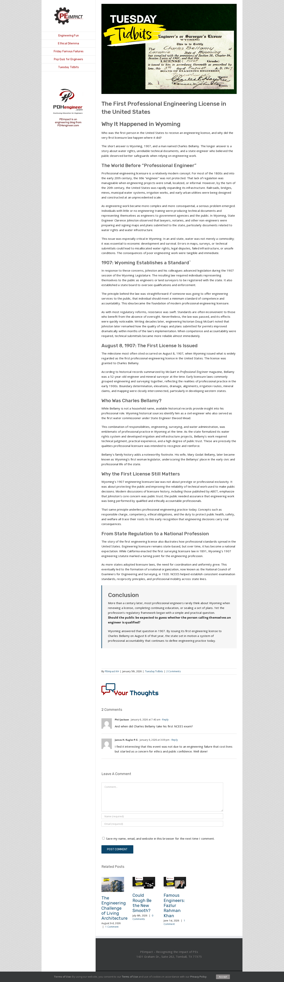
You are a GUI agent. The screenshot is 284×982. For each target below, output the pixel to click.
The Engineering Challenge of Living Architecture (114, 908)
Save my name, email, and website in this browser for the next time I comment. (160, 838)
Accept (223, 976)
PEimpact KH (112, 671)
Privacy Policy (198, 976)
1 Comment (111, 926)
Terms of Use (130, 976)
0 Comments (143, 917)
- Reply (164, 719)
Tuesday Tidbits (154, 671)
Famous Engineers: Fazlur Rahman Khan (174, 905)
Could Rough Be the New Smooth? (142, 903)
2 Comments (173, 671)
